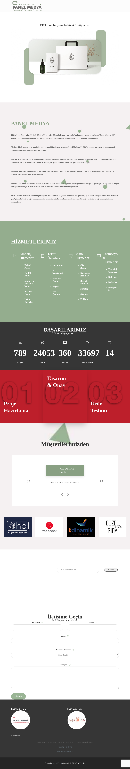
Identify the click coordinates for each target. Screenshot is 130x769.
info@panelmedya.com (65, 751)
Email (64, 636)
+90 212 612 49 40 (65, 747)
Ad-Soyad (36, 623)
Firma (92, 623)
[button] (65, 655)
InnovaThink (57, 763)
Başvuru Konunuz (64, 652)
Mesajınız (64, 665)
